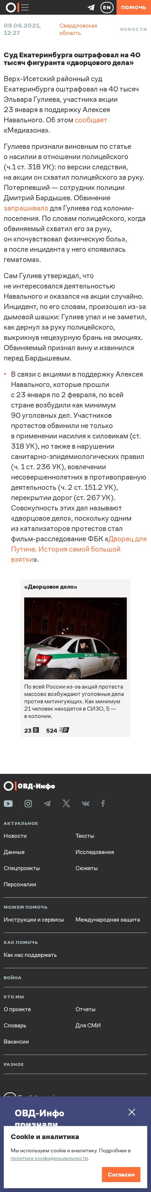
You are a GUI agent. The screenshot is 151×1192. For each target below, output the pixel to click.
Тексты (85, 836)
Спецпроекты (22, 868)
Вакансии (16, 1041)
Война (13, 978)
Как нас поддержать (30, 955)
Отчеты (86, 1009)
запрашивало (26, 208)
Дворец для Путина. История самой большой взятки (79, 549)
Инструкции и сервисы (34, 919)
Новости (133, 29)
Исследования (95, 852)
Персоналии (20, 884)
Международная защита (108, 919)
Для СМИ (88, 1025)
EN (107, 7)
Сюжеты (87, 868)
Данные (14, 852)
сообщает (91, 120)
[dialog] (75, 1157)
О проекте (17, 1009)
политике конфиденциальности (49, 1158)
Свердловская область (78, 29)
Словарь (15, 1025)
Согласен (121, 1174)
